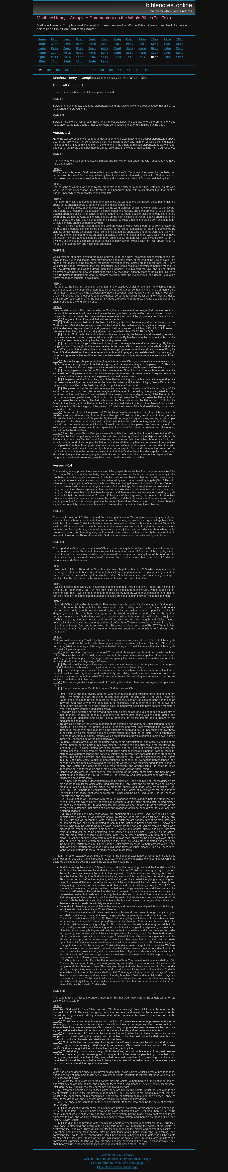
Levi (67, 39)
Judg (117, 39)
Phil (54, 57)
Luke (104, 53)
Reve (104, 61)
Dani (67, 48)
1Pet (179, 57)
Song (154, 44)
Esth (92, 44)
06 (84, 70)
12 (137, 70)
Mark (92, 53)
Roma (142, 53)
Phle (142, 57)
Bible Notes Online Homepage (117, 1167)
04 (67, 70)
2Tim (117, 57)
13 (146, 70)
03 (58, 70)
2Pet (42, 61)
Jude (92, 61)
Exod (54, 39)
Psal (117, 44)
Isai (167, 44)
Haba (167, 48)
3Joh (79, 61)
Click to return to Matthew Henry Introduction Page (117, 1158)
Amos (104, 48)
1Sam (142, 39)
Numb (79, 39)
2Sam (154, 39)
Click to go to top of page (117, 1154)
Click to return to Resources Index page (117, 1163)
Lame (42, 48)
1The (79, 57)
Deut (92, 39)
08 (102, 70)
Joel (92, 48)
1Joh (54, 61)
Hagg (42, 53)
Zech (54, 53)
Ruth (129, 39)
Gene (42, 39)
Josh (104, 39)
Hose (79, 48)
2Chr (54, 44)
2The (92, 57)
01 (40, 70)
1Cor (154, 53)
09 (111, 70)
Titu (129, 57)
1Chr (42, 44)
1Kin (167, 39)
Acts (129, 53)
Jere (179, 44)
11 (129, 70)
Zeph (179, 48)
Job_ (104, 44)
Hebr (154, 57)
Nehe (79, 44)
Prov (129, 44)
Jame (167, 57)
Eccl (142, 44)
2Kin (179, 39)
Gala (179, 53)
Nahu (154, 48)
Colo (67, 57)
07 (93, 70)
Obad (117, 48)
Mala (67, 53)
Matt (79, 53)
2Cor (167, 53)
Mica (142, 48)
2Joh (67, 61)
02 (49, 70)
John (117, 53)
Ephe (42, 57)
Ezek (54, 48)
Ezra (67, 44)
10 (120, 70)
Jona (129, 48)
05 (75, 70)
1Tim (104, 57)
